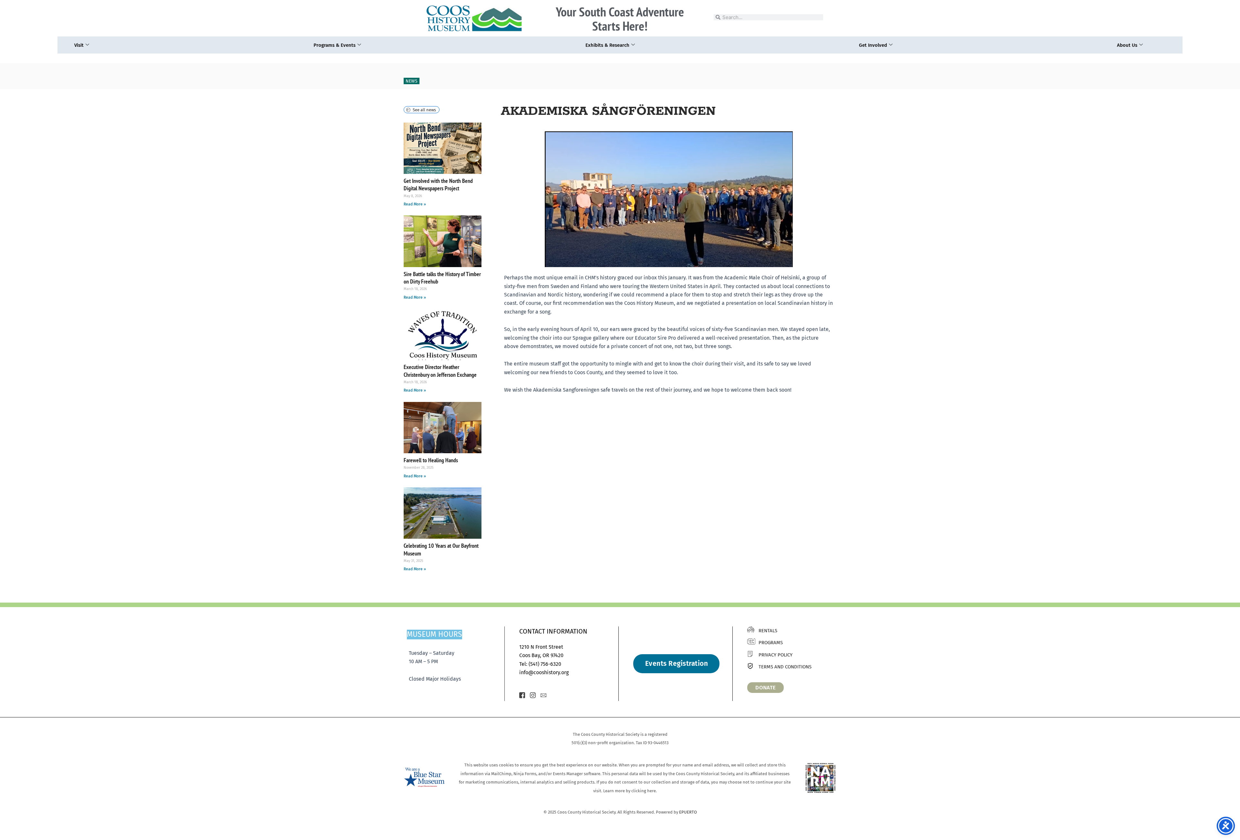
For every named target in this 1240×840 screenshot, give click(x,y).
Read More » (415, 204)
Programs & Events (335, 45)
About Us (1127, 45)
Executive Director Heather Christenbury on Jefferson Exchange (440, 370)
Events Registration (676, 663)
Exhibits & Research (607, 45)
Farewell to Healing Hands (431, 460)
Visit (79, 45)
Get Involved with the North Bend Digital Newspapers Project (438, 184)
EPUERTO (688, 812)
